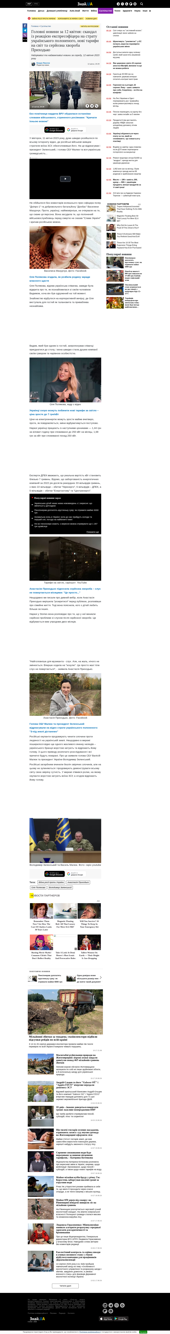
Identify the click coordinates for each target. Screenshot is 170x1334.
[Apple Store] (106, 1319)
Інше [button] (145, 11)
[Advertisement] (65, 326)
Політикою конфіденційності (90, 1332)
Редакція (62, 1313)
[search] (141, 4)
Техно (117, 11)
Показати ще (93, 532)
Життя (85, 11)
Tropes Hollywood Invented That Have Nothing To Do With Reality (129, 209)
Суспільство (105, 11)
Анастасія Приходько (78, 882)
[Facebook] (25, 25)
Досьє (41, 11)
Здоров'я (127, 11)
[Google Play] (120, 1319)
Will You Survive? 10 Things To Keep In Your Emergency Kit (89, 924)
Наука (137, 11)
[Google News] (122, 1305)
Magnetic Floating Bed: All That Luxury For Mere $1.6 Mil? (65, 924)
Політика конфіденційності (38, 1313)
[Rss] (126, 3)
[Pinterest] (134, 3)
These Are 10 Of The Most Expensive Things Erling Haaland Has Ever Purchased (129, 245)
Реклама (53, 1313)
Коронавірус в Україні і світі (70, 19)
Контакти (71, 1313)
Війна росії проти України (43, 19)
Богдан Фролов (43, 63)
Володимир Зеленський (60, 887)
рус (36, 4)
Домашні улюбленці (57, 11)
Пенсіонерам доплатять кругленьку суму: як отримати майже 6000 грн (66, 511)
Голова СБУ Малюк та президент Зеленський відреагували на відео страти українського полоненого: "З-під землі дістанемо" (63, 728)
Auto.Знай (75, 11)
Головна (31, 11)
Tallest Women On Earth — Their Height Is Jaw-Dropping (89, 955)
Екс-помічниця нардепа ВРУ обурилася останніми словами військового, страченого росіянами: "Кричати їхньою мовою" (63, 117)
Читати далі (65, 1286)
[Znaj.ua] (85, 4)
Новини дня (91, 19)
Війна (94, 11)
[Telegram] (118, 3)
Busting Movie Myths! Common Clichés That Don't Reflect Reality (41, 955)
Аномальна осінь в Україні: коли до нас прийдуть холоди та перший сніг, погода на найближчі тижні (63, 518)
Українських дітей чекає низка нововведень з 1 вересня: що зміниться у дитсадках (63, 504)
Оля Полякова (38, 887)
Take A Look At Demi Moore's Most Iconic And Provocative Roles (65, 955)
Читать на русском (89, 26)
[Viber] (122, 3)
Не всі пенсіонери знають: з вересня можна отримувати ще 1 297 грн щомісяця (65, 525)
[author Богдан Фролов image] (34, 64)
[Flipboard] (130, 3)
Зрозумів (143, 1332)
